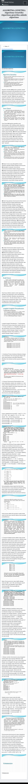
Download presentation (7, 49)
